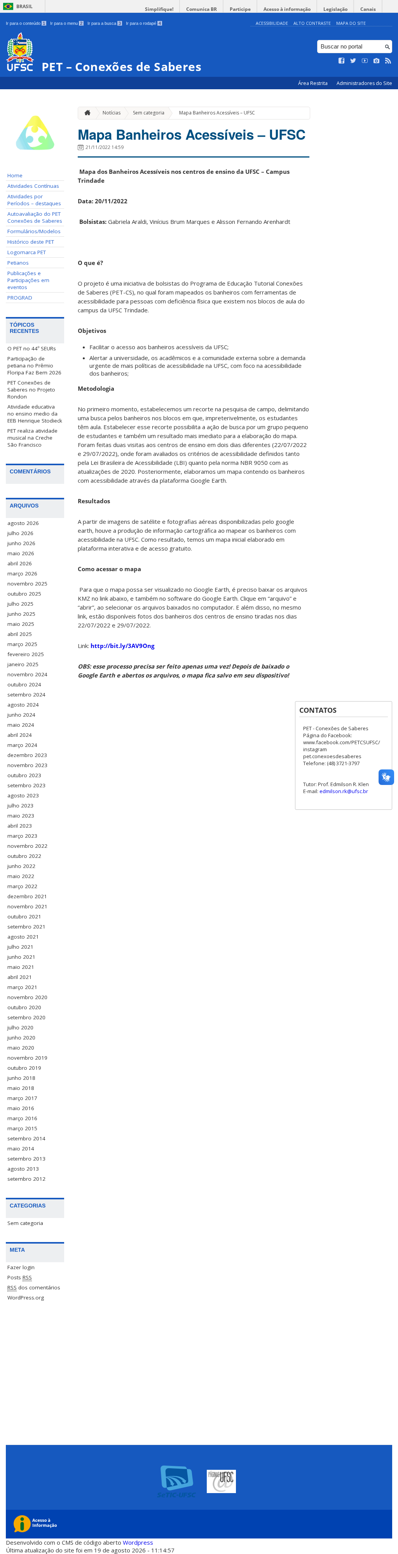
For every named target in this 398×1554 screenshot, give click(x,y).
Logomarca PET (26, 252)
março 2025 (22, 644)
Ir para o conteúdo (25, 23)
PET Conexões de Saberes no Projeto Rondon (31, 389)
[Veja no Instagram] (377, 61)
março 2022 (22, 886)
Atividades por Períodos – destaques (34, 200)
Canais (368, 9)
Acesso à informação (287, 9)
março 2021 (22, 987)
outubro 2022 (24, 855)
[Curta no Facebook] (342, 61)
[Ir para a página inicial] (85, 113)
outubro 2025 (24, 593)
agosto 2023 (23, 795)
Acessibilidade (272, 23)
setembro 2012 (26, 1178)
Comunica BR (201, 9)
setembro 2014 (26, 1138)
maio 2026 (20, 553)
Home (15, 175)
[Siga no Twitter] (353, 61)
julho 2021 (20, 946)
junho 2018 (21, 1077)
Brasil (24, 6)
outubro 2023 (24, 775)
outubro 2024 (24, 684)
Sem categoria (25, 1223)
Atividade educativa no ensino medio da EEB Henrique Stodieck (34, 413)
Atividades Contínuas (33, 185)
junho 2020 (21, 1037)
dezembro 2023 (27, 755)
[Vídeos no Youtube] (365, 61)
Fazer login (21, 1267)
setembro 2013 (26, 1158)
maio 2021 (20, 966)
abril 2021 (19, 977)
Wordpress (138, 1542)
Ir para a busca (104, 23)
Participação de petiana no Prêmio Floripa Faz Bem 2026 (34, 365)
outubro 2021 (24, 916)
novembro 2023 (27, 765)
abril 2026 (19, 563)
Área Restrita (313, 83)
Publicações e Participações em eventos (28, 280)
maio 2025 (20, 623)
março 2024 (22, 744)
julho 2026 (20, 533)
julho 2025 (20, 603)
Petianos (18, 262)
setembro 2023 (26, 785)
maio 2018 (20, 1088)
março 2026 (22, 573)
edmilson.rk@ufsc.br (343, 791)
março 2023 (22, 835)
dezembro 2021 (27, 896)
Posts (19, 1277)
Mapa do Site (351, 23)
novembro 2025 (27, 583)
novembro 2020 (27, 997)
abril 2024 (19, 734)
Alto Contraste (312, 23)
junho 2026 (21, 543)
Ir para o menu (66, 23)
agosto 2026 (23, 523)
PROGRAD (19, 297)
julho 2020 (20, 1027)
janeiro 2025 (22, 664)
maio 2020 (20, 1047)
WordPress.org (25, 1297)
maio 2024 (20, 724)
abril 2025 (19, 634)
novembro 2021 (27, 906)
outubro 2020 (24, 1007)
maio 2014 (20, 1148)
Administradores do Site (364, 83)
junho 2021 (21, 956)
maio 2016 (20, 1108)
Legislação (335, 9)
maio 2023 (20, 815)
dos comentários (33, 1287)
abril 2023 (19, 825)
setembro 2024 (26, 694)
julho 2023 (20, 805)
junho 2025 (21, 613)
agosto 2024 (23, 704)
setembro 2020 (26, 1017)
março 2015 (22, 1128)
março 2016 (22, 1118)
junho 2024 (21, 714)
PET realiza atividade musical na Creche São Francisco (32, 437)
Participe (240, 9)
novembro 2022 (27, 845)
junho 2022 (21, 866)
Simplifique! (159, 9)
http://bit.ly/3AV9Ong (122, 646)
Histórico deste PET (30, 241)
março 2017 (22, 1098)
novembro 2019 (27, 1057)
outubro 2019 (24, 1067)
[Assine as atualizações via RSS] (388, 61)
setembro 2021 (26, 926)
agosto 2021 (23, 936)
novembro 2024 (27, 674)
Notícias (111, 112)
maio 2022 (20, 876)
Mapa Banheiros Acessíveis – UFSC (217, 112)
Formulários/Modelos (34, 231)
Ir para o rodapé (143, 23)
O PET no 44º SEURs (31, 348)
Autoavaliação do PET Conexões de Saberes (34, 217)
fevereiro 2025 (25, 654)
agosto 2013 (23, 1168)
